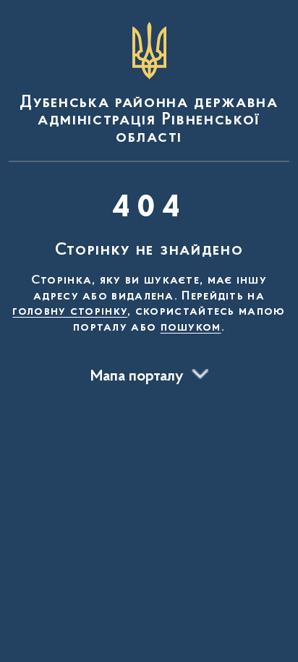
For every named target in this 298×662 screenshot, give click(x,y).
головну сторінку (69, 311)
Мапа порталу (137, 377)
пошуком (191, 327)
